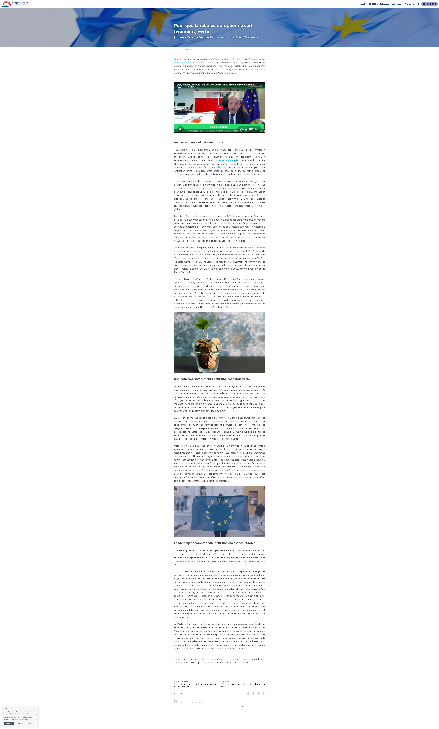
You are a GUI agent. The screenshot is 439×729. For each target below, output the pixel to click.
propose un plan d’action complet (202, 167)
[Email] (264, 693)
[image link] (15, 4)
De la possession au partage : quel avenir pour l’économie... (195, 685)
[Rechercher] (418, 4)
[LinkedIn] (258, 693)
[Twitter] (253, 693)
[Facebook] (248, 693)
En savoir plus (28, 719)
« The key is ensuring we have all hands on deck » (243, 685)
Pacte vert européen (229, 160)
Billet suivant (226, 681)
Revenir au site (182, 693)
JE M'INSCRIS (429, 4)
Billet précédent (182, 681)
